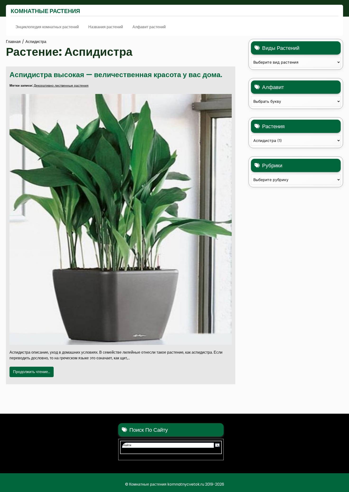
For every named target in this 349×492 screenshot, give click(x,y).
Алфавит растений (149, 27)
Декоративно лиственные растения (61, 85)
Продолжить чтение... (31, 372)
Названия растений (105, 27)
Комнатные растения (45, 11)
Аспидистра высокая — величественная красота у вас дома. (115, 75)
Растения (273, 126)
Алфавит (273, 87)
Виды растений (280, 48)
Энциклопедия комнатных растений (47, 27)
